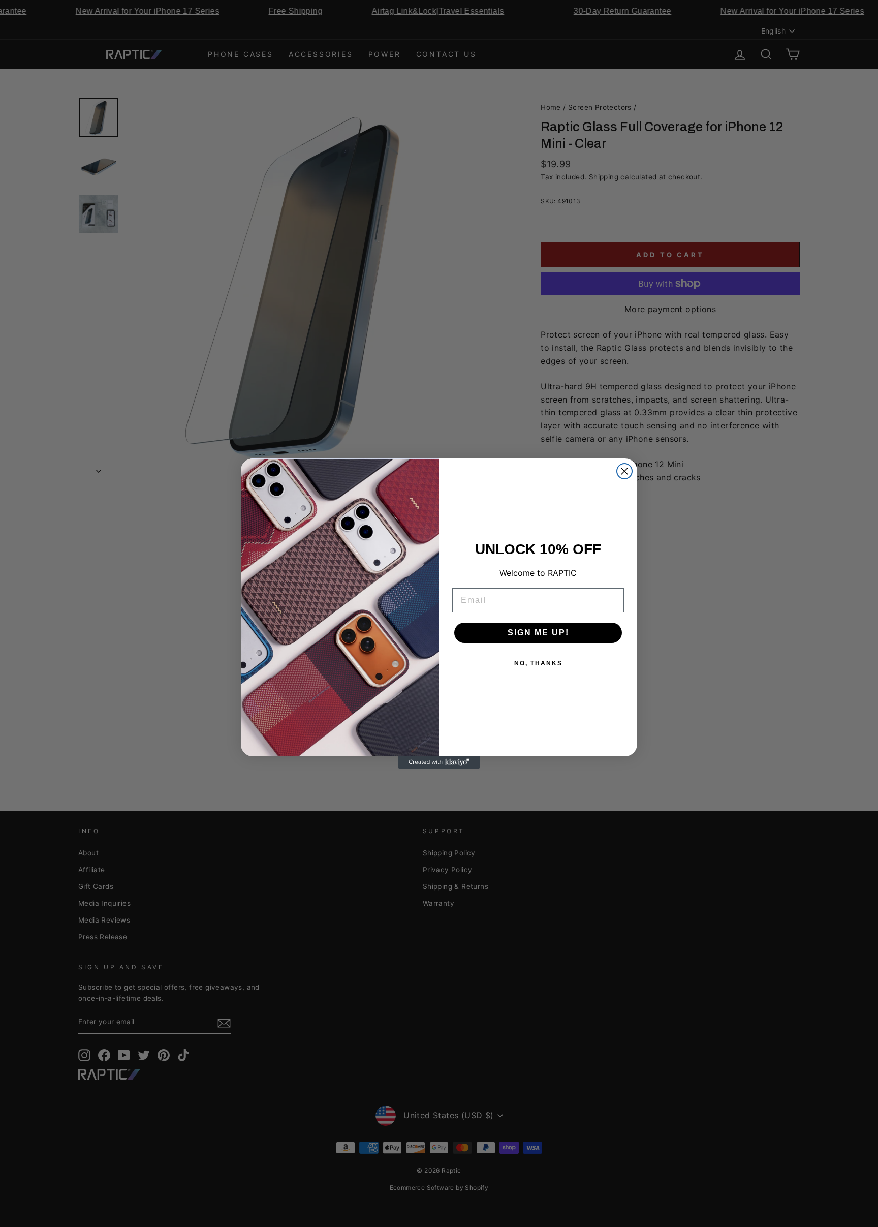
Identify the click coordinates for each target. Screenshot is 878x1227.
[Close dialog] (624, 471)
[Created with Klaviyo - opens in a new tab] (439, 762)
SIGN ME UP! (538, 632)
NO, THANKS (538, 663)
